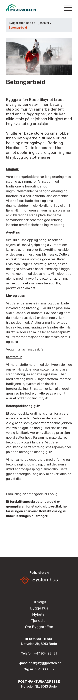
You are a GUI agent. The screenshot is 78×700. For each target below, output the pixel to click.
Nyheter (39, 614)
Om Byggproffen (39, 626)
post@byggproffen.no (44, 663)
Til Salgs (39, 602)
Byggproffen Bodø (21, 22)
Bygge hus (39, 608)
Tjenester (43, 22)
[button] (68, 8)
